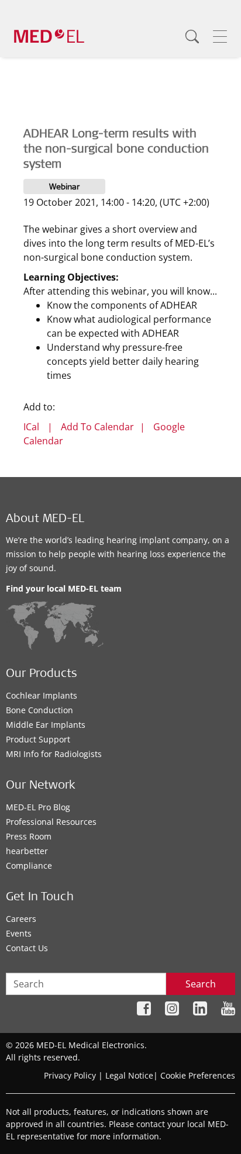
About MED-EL (45, 520)
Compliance (29, 865)
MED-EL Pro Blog (38, 807)
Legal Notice (129, 1075)
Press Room (28, 836)
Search (200, 983)
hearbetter (27, 850)
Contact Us (27, 947)
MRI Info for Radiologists (54, 753)
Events (19, 933)
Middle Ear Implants (45, 724)
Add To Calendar (97, 426)
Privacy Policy (70, 1075)
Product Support (38, 739)
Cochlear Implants (41, 695)
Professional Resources (51, 821)
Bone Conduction (39, 710)
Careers (21, 918)
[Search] (192, 36)
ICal (31, 426)
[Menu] (220, 36)
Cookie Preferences (197, 1075)
